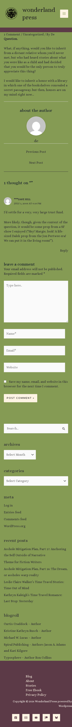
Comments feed (15, 519)
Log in (8, 505)
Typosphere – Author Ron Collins (28, 657)
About (30, 681)
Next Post (36, 162)
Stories (31, 685)
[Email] (26, 717)
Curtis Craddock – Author (22, 624)
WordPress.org (14, 526)
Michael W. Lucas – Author (22, 637)
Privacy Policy (36, 695)
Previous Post (36, 152)
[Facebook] (15, 717)
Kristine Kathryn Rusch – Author (27, 631)
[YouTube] (36, 717)
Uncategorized (33, 34)
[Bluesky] (56, 717)
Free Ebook (34, 690)
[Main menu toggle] (64, 14)
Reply (64, 250)
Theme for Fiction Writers (23, 562)
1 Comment (12, 34)
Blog (29, 676)
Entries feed (12, 512)
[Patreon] (46, 717)
